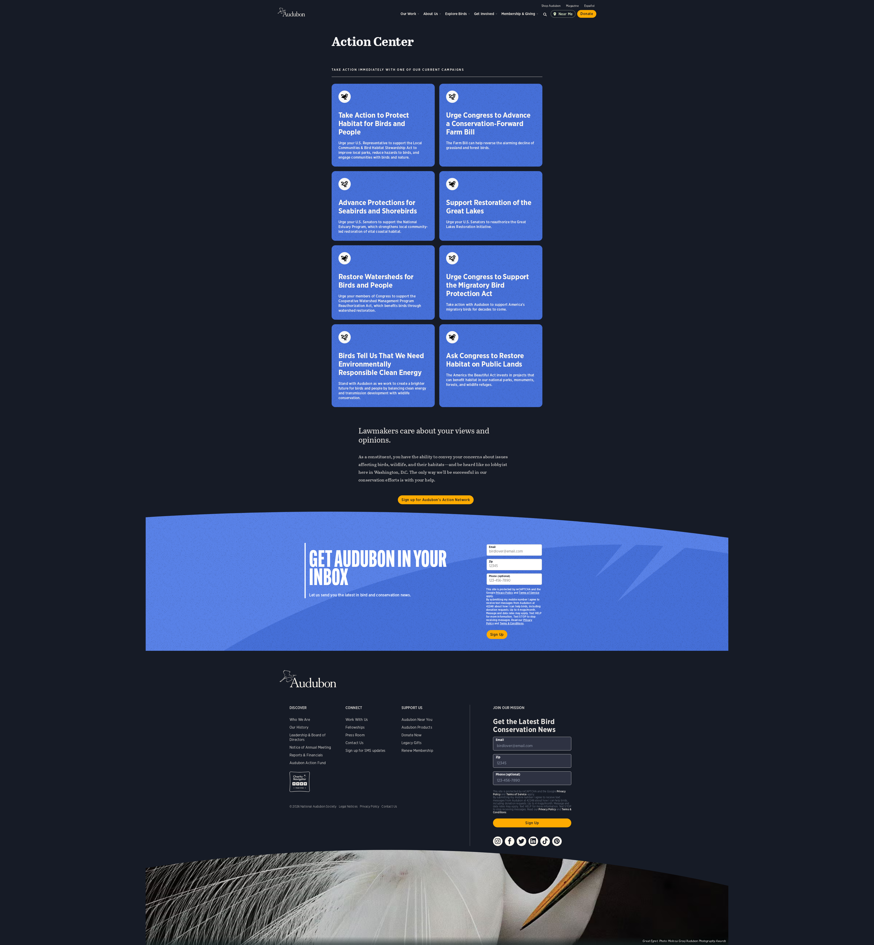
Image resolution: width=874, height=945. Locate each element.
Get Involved (484, 14)
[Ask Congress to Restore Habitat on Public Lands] (490, 365)
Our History (299, 727)
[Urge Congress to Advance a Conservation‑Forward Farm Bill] (490, 125)
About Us (430, 14)
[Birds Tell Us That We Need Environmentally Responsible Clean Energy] (383, 365)
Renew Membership (417, 750)
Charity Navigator (300, 782)
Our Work (408, 14)
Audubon (291, 12)
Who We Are (300, 719)
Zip (491, 561)
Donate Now (411, 735)
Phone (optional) (499, 576)
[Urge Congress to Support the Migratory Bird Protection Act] (490, 282)
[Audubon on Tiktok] (545, 841)
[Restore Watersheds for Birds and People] (383, 282)
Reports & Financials (306, 755)
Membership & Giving (518, 14)
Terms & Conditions (511, 623)
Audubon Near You (416, 719)
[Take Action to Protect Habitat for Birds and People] (383, 125)
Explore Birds (456, 14)
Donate (586, 14)
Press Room (355, 735)
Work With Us (357, 719)
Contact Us (354, 743)
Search (545, 14)
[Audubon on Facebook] (509, 841)
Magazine (572, 6)
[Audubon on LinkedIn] (533, 841)
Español (589, 6)
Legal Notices (348, 806)
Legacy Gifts (411, 743)
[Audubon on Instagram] (498, 841)
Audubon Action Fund (308, 763)
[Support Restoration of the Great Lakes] (490, 206)
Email (492, 547)
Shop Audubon (551, 6)
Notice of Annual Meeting (310, 747)
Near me (566, 14)
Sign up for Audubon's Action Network (435, 500)
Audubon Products (416, 727)
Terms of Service (529, 592)
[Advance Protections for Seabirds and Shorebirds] (383, 206)
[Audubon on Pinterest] (557, 841)
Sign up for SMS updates (365, 750)
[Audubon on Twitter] (521, 841)
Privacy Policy (504, 592)
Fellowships (355, 727)
